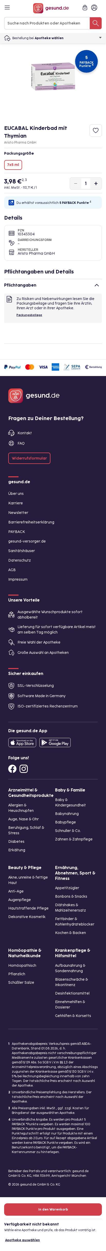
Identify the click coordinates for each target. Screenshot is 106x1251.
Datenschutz (19, 560)
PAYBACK (16, 532)
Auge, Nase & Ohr (23, 819)
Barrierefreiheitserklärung (31, 522)
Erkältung (16, 850)
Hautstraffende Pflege (28, 908)
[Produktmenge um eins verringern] (75, 183)
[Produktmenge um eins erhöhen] (96, 183)
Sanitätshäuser (21, 551)
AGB (12, 570)
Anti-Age (16, 891)
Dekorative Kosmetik (27, 917)
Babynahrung (67, 814)
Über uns (16, 493)
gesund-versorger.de (27, 541)
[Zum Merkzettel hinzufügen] (96, 130)
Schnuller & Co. (68, 831)
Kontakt (24, 433)
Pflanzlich (16, 974)
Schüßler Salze (21, 982)
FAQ (21, 443)
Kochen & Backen (70, 933)
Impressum (18, 579)
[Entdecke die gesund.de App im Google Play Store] (55, 742)
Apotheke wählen (49, 38)
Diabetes (16, 841)
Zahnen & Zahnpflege (74, 839)
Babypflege (65, 822)
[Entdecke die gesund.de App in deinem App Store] (22, 742)
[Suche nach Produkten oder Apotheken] (96, 23)
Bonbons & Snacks (71, 896)
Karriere (15, 503)
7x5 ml (13, 165)
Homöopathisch (22, 965)
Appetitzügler (67, 888)
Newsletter (18, 513)
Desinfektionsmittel (72, 993)
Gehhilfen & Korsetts (73, 1016)
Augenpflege (19, 900)
